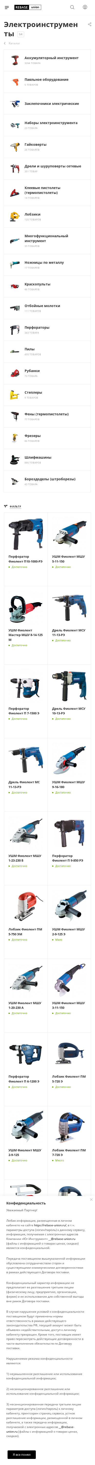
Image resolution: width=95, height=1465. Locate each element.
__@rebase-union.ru (61, 1239)
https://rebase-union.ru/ (50, 1225)
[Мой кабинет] (85, 7)
